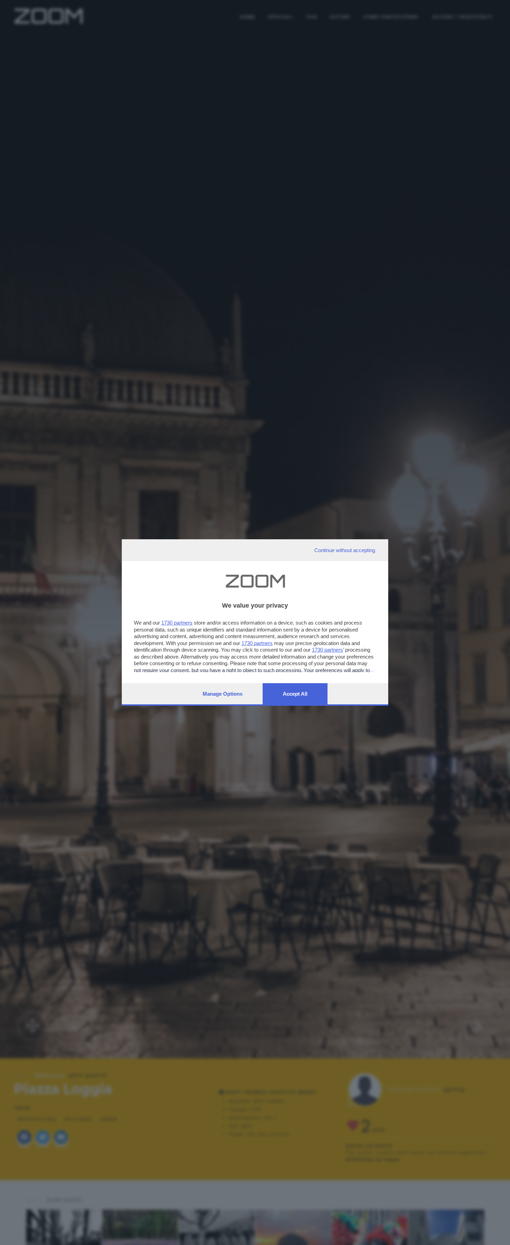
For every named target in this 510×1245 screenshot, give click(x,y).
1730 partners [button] (177, 623)
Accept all (295, 694)
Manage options (223, 694)
